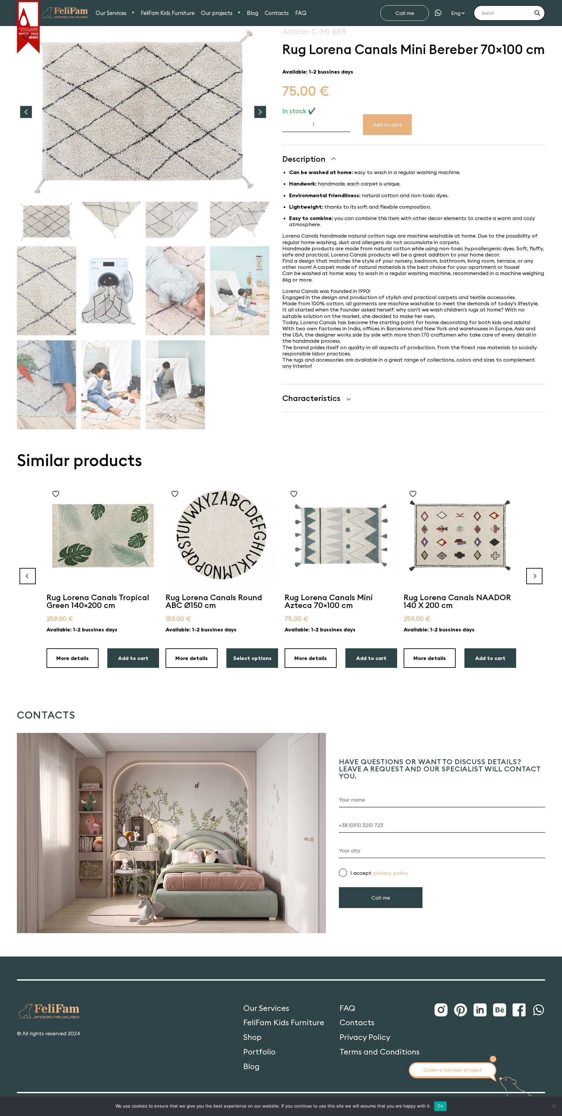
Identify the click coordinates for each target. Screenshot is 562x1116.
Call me (404, 13)
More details (72, 658)
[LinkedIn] (480, 1010)
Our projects (217, 13)
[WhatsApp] (438, 13)
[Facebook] (519, 1010)
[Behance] (499, 1010)
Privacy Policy (365, 1037)
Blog (252, 13)
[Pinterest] (460, 1010)
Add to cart (387, 124)
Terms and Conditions (380, 1051)
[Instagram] (441, 1010)
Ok (440, 1106)
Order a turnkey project (452, 1070)
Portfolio (259, 1051)
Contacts (277, 13)
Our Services (111, 13)
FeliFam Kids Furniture (167, 13)
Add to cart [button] (133, 658)
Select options (252, 658)
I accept (379, 873)
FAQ (300, 13)
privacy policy (390, 872)
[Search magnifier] (537, 13)
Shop (252, 1037)
